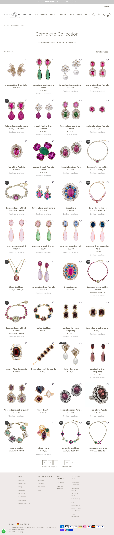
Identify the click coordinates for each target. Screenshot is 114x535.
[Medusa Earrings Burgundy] (70, 312)
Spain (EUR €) (24, 524)
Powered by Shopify (16, 532)
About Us (41, 480)
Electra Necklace (43, 328)
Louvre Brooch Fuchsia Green (43, 168)
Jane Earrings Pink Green (43, 246)
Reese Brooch (70, 287)
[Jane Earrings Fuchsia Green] (43, 69)
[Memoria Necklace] (70, 432)
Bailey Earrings (70, 369)
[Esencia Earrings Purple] (70, 394)
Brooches (21, 493)
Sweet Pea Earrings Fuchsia (43, 127)
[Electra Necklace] (43, 312)
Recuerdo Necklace (98, 448)
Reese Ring (70, 208)
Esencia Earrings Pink (71, 167)
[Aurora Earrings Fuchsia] (97, 69)
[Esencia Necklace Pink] (97, 151)
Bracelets (21, 490)
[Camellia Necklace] (97, 192)
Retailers (41, 483)
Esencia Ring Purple (98, 410)
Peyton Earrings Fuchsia (43, 208)
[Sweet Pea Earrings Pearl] (70, 69)
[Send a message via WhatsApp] (3, 531)
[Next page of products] (72, 462)
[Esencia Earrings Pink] (70, 151)
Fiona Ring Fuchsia (16, 167)
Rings (20, 487)
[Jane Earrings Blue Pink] (70, 230)
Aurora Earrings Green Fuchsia (70, 127)
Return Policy (75, 499)
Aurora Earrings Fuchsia (97, 85)
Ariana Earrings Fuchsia (16, 126)
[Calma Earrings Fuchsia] (97, 110)
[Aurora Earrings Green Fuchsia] (70, 110)
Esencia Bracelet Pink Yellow (16, 329)
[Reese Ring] (70, 192)
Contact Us (42, 487)
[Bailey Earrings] (70, 353)
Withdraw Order (74, 494)
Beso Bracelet (16, 448)
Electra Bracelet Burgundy (43, 369)
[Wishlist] (104, 14)
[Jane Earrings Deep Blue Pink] (97, 230)
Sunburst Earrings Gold (16, 85)
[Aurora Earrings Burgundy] (16, 394)
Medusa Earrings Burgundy (71, 329)
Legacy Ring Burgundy (16, 369)
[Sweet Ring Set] (43, 394)
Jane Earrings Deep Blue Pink (97, 247)
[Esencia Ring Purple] (97, 394)
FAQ (72, 502)
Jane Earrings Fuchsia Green (43, 86)
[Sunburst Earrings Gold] (16, 69)
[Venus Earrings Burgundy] (97, 312)
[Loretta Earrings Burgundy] (97, 353)
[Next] (75, 2)
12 (67, 462)
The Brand (60, 483)
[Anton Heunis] (15, 14)
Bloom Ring (43, 448)
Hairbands (22, 497)
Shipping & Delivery (75, 489)
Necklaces (22, 483)
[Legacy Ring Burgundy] (16, 353)
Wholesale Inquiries (60, 487)
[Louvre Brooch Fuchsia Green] (43, 151)
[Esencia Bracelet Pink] (16, 192)
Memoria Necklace (70, 448)
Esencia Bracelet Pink (16, 208)
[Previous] (38, 2)
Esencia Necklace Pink (97, 167)
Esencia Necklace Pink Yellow (97, 288)
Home (6, 25)
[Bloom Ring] (43, 432)
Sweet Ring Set (43, 410)
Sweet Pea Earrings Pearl (70, 85)
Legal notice (75, 505)
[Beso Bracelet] (16, 432)
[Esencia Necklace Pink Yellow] (97, 271)
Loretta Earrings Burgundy (97, 370)
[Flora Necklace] (16, 271)
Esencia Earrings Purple (71, 410)
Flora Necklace (16, 287)
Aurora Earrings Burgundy (16, 410)
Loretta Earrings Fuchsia (43, 287)
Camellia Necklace (98, 208)
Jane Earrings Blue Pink (70, 246)
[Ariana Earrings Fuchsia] (16, 110)
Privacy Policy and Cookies (76, 510)
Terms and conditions (75, 484)
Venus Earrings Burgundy (98, 328)
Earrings (21, 480)
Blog (39, 490)
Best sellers (22, 500)
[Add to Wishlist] (26, 59)
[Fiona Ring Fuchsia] (16, 151)
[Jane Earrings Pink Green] (43, 230)
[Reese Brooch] (70, 271)
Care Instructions (75, 515)
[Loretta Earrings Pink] (16, 230)
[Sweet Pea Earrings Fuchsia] (43, 110)
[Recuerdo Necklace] (97, 432)
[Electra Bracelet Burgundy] (43, 353)
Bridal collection (24, 503)
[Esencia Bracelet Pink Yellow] (16, 312)
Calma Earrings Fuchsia (97, 126)
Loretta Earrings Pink (16, 246)
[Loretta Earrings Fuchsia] (43, 271)
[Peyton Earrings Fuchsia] (43, 192)
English (106, 6)
